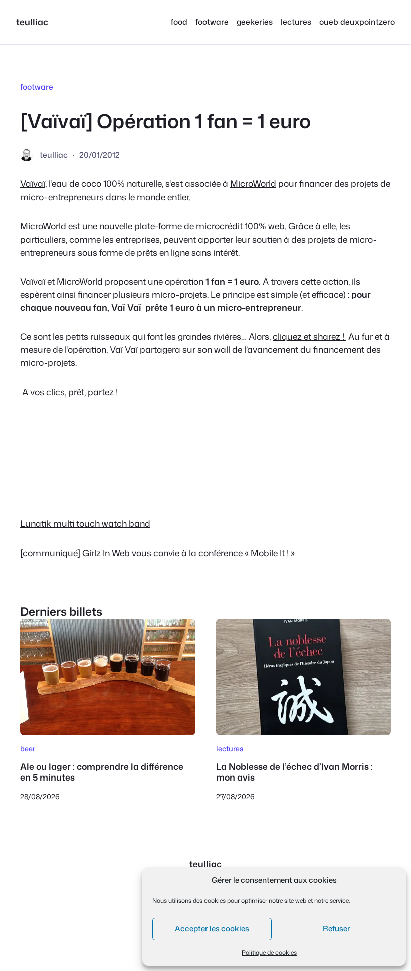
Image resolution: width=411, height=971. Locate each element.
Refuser (336, 928)
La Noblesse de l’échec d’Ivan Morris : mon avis (294, 772)
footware (36, 86)
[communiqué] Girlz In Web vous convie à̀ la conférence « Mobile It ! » (157, 553)
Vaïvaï (32, 183)
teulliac (32, 22)
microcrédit (219, 226)
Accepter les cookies (212, 928)
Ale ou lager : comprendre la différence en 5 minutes (101, 772)
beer (27, 748)
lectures (229, 748)
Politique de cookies (269, 952)
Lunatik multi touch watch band (85, 523)
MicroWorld (253, 183)
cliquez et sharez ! (309, 336)
